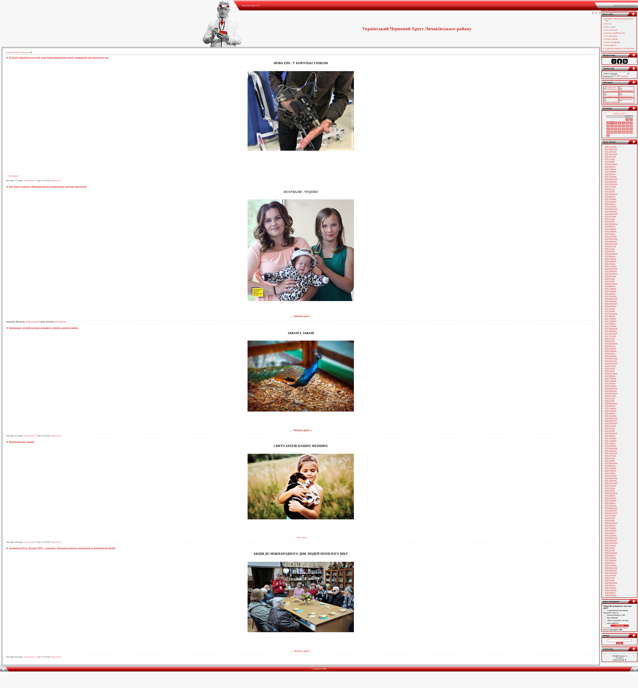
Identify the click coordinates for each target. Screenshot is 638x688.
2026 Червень (610, 590)
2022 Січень (610, 458)
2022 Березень (611, 463)
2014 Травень (610, 229)
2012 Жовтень (611, 181)
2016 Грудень (610, 306)
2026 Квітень (610, 585)
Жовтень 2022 (620, 114)
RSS (258, 5)
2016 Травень (610, 289)
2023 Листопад (611, 513)
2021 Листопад (611, 453)
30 (631, 132)
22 (627, 129)
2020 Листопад (611, 423)
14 (623, 126)
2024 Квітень (610, 525)
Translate (624, 77)
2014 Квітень (610, 226)
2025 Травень (610, 558)
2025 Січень (610, 548)
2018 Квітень (610, 346)
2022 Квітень (610, 466)
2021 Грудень (610, 456)
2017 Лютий (610, 311)
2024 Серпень (611, 535)
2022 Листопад (611, 483)
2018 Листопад (611, 363)
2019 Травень (610, 378)
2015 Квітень (610, 256)
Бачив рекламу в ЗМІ (616, 615)
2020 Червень (610, 411)
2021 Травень (610, 438)
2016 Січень (610, 279)
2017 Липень (610, 323)
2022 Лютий (610, 461)
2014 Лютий (610, 221)
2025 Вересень (611, 568)
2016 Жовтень (611, 301)
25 (612, 132)
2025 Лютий (610, 550)
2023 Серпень (611, 505)
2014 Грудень (610, 246)
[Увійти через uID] (613, 61)
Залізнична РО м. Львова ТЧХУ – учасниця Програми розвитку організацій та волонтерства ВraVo (62, 548)
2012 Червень (610, 171)
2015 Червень (610, 261)
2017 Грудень (610, 336)
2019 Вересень (611, 388)
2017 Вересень (611, 328)
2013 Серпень (611, 206)
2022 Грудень (610, 485)
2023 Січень (610, 488)
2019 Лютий (610, 371)
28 (623, 132)
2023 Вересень (611, 508)
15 (627, 126)
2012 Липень (610, 174)
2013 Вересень (611, 209)
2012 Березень (611, 164)
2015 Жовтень (611, 271)
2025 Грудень (610, 575)
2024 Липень (610, 533)
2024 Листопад (611, 543)
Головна (9, 52)
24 (608, 132)
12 (616, 126)
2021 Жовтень (611, 451)
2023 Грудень (610, 515)
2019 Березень (611, 373)
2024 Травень (610, 528)
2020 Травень (610, 408)
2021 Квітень (610, 436)
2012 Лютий (610, 161)
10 (608, 126)
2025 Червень (610, 560)
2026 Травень (610, 588)
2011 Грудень (610, 157)
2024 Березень (611, 523)
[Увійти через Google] (625, 61)
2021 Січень (610, 428)
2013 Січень (610, 189)
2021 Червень (610, 441)
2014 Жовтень (611, 241)
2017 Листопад (611, 333)
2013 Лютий (610, 191)
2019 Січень (610, 368)
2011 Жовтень (611, 152)
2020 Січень (610, 398)
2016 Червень (610, 291)
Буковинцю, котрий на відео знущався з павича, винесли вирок (43, 328)
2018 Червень (610, 351)
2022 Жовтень (611, 480)
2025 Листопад (611, 573)
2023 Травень (610, 498)
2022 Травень (610, 468)
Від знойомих (612, 618)
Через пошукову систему (618, 620)
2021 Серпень (611, 446)
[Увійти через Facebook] (619, 61)
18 (612, 129)
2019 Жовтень (611, 391)
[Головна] (593, 13)
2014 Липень (610, 234)
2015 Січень (610, 249)
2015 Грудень (610, 276)
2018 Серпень (611, 356)
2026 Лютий (610, 580)
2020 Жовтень (611, 421)
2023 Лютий (610, 490)
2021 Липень (610, 443)
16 (631, 126)
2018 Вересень (611, 358)
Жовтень (24, 52)
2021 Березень (611, 433)
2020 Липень (610, 413)
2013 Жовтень (611, 211)
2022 (16, 52)
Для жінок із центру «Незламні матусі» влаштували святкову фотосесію (48, 186)
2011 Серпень (610, 147)
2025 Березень (611, 553)
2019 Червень (610, 381)
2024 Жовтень (611, 540)
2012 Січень (610, 159)
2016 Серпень (611, 296)
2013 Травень (610, 199)
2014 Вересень (611, 239)
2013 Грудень (610, 216)
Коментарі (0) (56, 180)
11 (612, 126)
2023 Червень (610, 500)
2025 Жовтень (611, 570)
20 (620, 129)
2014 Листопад (611, 244)
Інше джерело (613, 623)
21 (623, 129)
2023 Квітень (610, 495)
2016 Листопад (611, 304)
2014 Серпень (611, 236)
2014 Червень (610, 231)
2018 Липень (610, 353)
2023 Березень (611, 493)
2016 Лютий (610, 281)
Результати (608, 628)
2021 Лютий (610, 431)
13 (620, 126)
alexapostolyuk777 (30, 180)
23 (631, 129)
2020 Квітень (610, 406)
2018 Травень (610, 348)
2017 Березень (611, 314)
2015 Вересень (611, 269)
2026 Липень (610, 593)
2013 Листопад (611, 214)
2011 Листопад (611, 154)
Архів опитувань (621, 628)
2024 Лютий (610, 520)
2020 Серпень (611, 416)
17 (608, 129)
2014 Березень (611, 224)
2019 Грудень (610, 396)
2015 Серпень (611, 266)
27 (620, 132)
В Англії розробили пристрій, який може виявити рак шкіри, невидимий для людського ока (58, 57)
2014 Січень (610, 219)
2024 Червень (610, 530)
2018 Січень (610, 338)
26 (616, 132)
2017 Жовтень (611, 331)
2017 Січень (610, 309)
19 (616, 129)
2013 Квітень (610, 196)
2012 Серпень (611, 176)
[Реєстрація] (596, 13)
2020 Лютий (610, 401)
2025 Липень (610, 563)
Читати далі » (13, 176)
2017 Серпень (611, 326)
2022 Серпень (611, 475)
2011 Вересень (611, 149)
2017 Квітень (610, 316)
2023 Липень (610, 503)
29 (627, 132)
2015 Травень (610, 259)
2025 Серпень (611, 565)
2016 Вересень (611, 299)
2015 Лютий (610, 251)
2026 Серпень (611, 595)
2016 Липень (610, 294)
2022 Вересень (611, 478)
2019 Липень (610, 383)
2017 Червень (610, 321)
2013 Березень (611, 194)
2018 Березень (611, 343)
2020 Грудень (610, 426)
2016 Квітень (610, 286)
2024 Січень (610, 518)
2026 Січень (610, 578)
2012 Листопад (611, 184)
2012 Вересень (611, 179)
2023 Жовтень (611, 510)
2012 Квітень (610, 166)
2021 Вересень (611, 448)
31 (608, 135)
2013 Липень (610, 204)
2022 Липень (610, 473)
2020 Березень (611, 403)
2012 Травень (610, 169)
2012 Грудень (610, 186)
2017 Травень (610, 318)
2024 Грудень (610, 545)
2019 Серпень (611, 386)
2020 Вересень (611, 418)
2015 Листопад (611, 274)
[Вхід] (599, 13)
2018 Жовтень (611, 361)
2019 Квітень (610, 376)
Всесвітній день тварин (21, 442)
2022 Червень (610, 471)
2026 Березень (611, 583)
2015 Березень (611, 254)
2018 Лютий (610, 341)
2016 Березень (611, 284)
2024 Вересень (611, 538)
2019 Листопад (611, 393)
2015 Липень (610, 264)
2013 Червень (610, 201)
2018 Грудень (610, 366)
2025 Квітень (610, 555)
